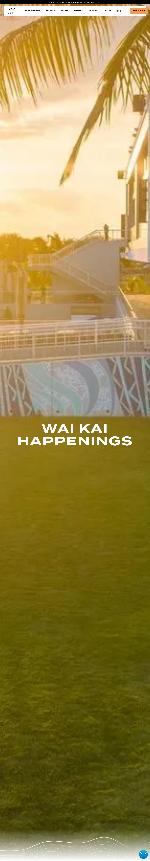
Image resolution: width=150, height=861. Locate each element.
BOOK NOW (139, 11)
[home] (10, 11)
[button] (33, 11)
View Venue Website (11, 19)
